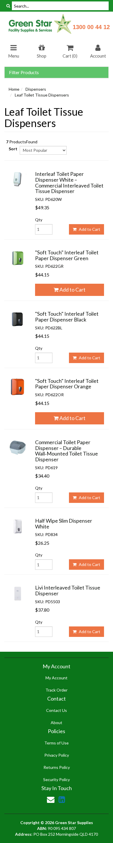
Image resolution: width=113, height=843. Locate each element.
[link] (62, 799)
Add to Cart (89, 229)
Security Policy (56, 779)
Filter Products (24, 72)
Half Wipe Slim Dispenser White (63, 523)
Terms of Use (56, 742)
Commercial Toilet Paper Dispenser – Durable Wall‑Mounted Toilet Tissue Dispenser (66, 450)
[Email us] (50, 799)
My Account (56, 677)
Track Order (56, 689)
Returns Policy (56, 767)
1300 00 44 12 (91, 27)
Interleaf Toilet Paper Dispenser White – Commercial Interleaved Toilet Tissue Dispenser (69, 182)
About (56, 722)
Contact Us (56, 710)
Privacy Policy (56, 755)
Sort (12, 148)
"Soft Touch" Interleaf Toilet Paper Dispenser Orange (67, 384)
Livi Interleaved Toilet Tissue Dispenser (67, 590)
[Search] (8, 5)
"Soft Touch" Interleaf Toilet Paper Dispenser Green (67, 255)
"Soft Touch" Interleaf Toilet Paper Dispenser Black (67, 316)
